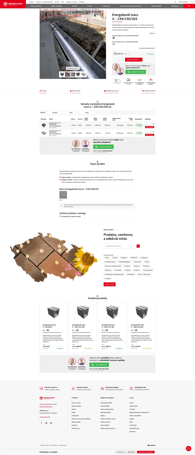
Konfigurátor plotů (134, 428)
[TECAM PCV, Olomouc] (78, 260)
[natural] (63, 195)
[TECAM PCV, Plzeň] (27, 256)
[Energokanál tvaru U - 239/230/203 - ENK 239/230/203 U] (113, 38)
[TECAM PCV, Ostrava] (91, 255)
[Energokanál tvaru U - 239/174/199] (112, 327)
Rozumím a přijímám (146, 452)
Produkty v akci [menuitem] (76, 428)
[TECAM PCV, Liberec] (50, 236)
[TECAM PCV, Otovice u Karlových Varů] (21, 246)
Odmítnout (131, 452)
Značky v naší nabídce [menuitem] (135, 415)
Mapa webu (132, 431)
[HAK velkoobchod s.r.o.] (59, 251)
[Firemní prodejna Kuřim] (69, 265)
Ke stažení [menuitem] (132, 409)
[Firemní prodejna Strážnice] (79, 273)
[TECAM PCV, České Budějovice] (42, 271)
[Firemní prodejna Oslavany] (66, 269)
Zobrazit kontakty (45, 417)
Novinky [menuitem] (57, 2)
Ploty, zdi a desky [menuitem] (36, 6)
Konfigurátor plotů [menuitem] (48, 2)
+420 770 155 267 (107, 151)
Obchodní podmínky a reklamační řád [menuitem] (139, 412)
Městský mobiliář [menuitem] (156, 6)
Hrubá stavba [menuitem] (106, 6)
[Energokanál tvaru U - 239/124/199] (82, 327)
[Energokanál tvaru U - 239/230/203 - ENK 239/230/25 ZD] (113, 44)
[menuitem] (106, 402)
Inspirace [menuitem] (38, 2)
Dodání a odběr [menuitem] (133, 406)
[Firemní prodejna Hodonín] (76, 274)
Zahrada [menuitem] (74, 6)
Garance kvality (82, 387)
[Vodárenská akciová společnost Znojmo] (62, 274)
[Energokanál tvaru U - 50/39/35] (53, 327)
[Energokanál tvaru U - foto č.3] (73, 44)
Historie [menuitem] (131, 402)
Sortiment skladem (112, 387)
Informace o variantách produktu (146, 48)
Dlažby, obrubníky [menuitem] (56, 6)
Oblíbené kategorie (107, 398)
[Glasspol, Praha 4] (42, 251)
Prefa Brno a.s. (119, 21)
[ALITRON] (82, 267)
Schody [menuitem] (89, 6)
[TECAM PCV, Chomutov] (28, 242)
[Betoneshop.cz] (13, 4)
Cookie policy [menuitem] (133, 425)
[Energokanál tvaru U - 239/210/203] (141, 327)
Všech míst (109, 284)
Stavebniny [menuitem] (175, 6)
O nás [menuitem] (62, 2)
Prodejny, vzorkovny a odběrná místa (118, 236)
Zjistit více (152, 33)
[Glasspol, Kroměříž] (80, 265)
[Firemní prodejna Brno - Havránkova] (70, 268)
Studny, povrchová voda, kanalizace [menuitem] (130, 6)
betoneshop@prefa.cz (46, 406)
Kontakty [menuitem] (81, 2)
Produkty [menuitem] (31, 2)
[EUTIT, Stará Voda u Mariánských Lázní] (17, 251)
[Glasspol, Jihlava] (56, 263)
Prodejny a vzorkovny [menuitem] (71, 2)
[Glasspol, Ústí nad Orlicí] (67, 252)
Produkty (75, 398)
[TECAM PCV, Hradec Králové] (59, 246)
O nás (131, 398)
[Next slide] (103, 45)
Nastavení (120, 452)
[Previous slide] (43, 45)
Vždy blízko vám (140, 387)
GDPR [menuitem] (131, 422)
